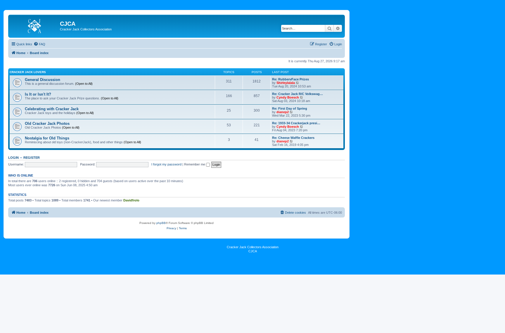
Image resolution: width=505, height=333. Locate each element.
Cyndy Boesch (287, 97)
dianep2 (282, 112)
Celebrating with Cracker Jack (52, 109)
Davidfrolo (131, 200)
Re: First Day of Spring (289, 108)
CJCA (252, 251)
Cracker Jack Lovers (28, 72)
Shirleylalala (285, 82)
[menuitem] (39, 44)
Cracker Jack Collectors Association (253, 247)
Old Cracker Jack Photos (47, 123)
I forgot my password (166, 164)
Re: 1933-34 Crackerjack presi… (296, 123)
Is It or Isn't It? (38, 94)
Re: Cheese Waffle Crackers (293, 137)
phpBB (161, 223)
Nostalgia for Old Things (47, 138)
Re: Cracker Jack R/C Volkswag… (297, 94)
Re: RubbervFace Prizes (290, 79)
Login (13, 157)
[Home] (35, 25)
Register (31, 157)
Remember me (195, 164)
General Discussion (42, 79)
